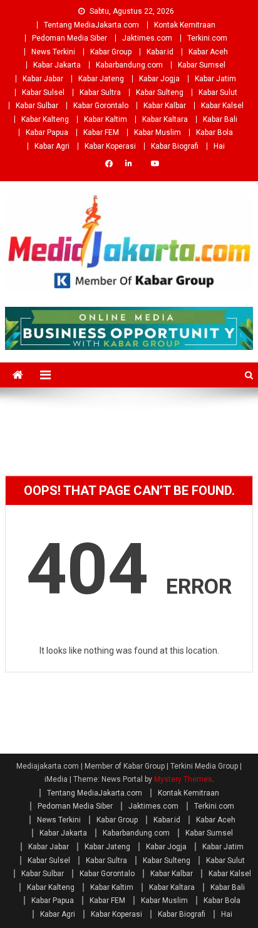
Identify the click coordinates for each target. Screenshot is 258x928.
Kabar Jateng (101, 78)
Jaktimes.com (147, 38)
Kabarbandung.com (129, 65)
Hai (219, 146)
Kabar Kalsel (222, 105)
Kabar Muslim (157, 132)
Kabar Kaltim (105, 119)
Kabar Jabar (43, 78)
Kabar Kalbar (164, 105)
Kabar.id (160, 51)
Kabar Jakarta (57, 65)
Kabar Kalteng (45, 119)
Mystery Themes (183, 779)
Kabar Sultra (100, 92)
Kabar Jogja (159, 78)
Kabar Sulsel (43, 92)
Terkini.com (207, 38)
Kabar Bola (214, 132)
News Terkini (53, 51)
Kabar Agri (52, 146)
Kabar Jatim (215, 78)
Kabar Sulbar (37, 105)
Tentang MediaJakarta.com (91, 25)
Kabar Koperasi (110, 146)
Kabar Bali (220, 119)
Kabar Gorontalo (100, 105)
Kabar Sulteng (159, 92)
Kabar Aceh (208, 51)
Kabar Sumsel (201, 65)
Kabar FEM (101, 132)
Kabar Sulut (218, 92)
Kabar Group (111, 51)
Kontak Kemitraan (184, 25)
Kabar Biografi (175, 146)
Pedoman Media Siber (69, 38)
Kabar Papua (47, 132)
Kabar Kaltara (165, 119)
